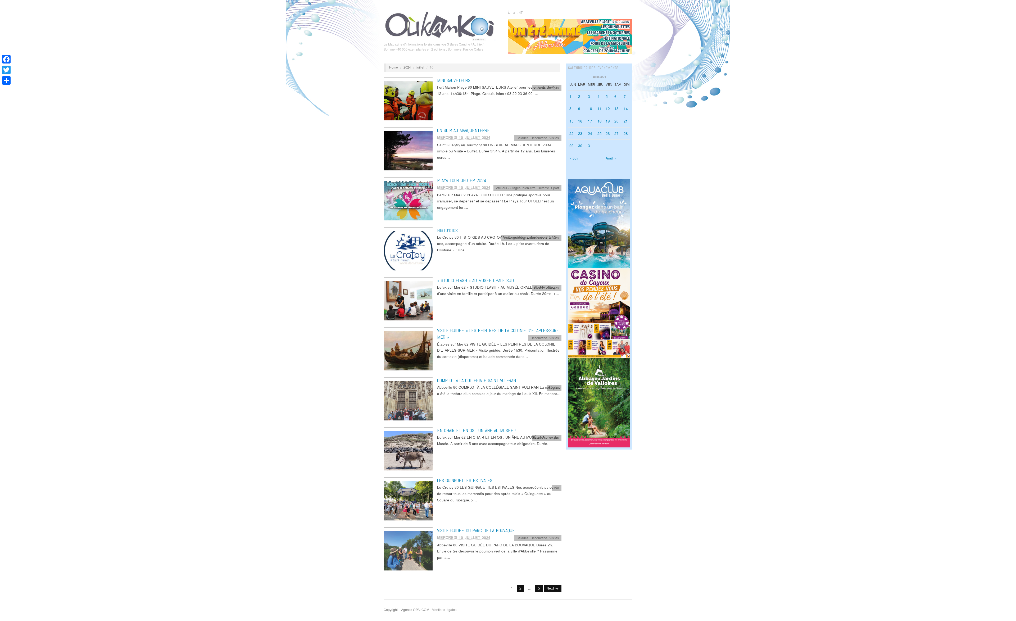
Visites (554, 137)
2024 (407, 67)
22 (571, 133)
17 (590, 121)
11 (599, 108)
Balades (522, 137)
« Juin (574, 158)
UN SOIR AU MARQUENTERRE (463, 130)
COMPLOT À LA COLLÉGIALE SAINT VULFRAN (476, 380)
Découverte (538, 137)
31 (590, 145)
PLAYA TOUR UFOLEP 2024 (461, 180)
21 (626, 121)
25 (599, 133)
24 (590, 133)
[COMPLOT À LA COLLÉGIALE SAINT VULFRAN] (408, 400)
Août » (611, 158)
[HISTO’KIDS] (408, 250)
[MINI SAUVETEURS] (408, 100)
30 (580, 145)
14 (626, 108)
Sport (555, 187)
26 (608, 133)
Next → (552, 588)
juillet (420, 67)
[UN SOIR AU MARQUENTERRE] (408, 150)
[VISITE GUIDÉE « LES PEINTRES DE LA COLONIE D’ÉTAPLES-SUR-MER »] (408, 350)
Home (393, 67)
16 (580, 121)
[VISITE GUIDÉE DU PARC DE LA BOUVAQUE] (408, 550)
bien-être (529, 187)
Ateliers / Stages (546, 87)
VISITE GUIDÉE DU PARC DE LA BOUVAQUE (476, 530)
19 (608, 121)
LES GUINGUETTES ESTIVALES (464, 480)
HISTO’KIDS (447, 230)
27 (616, 133)
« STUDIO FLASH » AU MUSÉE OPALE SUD (475, 280)
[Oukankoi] (440, 25)
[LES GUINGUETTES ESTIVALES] (408, 500)
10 (590, 108)
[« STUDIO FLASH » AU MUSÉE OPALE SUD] (408, 300)
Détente (543, 187)
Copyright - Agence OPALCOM (406, 609)
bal (556, 488)
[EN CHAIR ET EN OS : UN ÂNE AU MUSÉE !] (408, 450)
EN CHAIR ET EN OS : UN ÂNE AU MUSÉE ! (476, 430)
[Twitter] (6, 70)
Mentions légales (444, 609)
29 (571, 145)
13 (616, 108)
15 (571, 121)
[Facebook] (6, 59)
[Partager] (6, 80)
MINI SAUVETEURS (453, 80)
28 (626, 133)
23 (580, 133)
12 (608, 108)
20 (616, 121)
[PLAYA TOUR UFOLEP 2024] (408, 200)
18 (599, 121)
